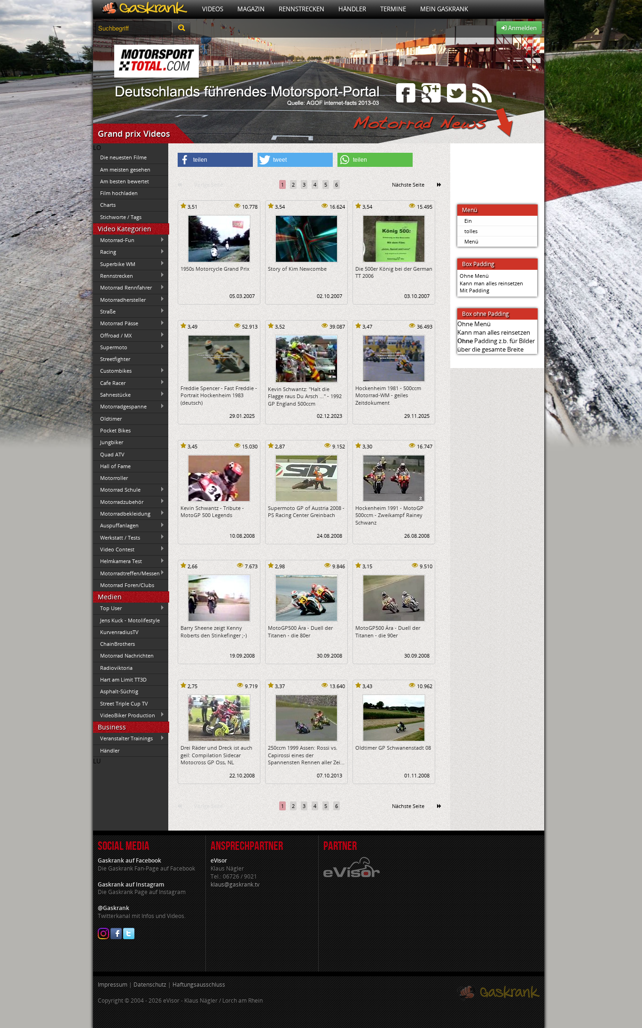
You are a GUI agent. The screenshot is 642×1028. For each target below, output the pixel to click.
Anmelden (522, 28)
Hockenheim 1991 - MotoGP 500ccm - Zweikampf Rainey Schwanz (389, 515)
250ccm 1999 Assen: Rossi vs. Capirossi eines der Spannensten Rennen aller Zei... (306, 755)
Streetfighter (115, 358)
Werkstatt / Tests (116, 537)
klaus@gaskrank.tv (235, 884)
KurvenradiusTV (119, 632)
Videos (212, 9)
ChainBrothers (117, 643)
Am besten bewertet (124, 181)
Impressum (112, 985)
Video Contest (113, 549)
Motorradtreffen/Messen (126, 573)
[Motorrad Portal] (144, 9)
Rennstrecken (301, 9)
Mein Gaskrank (444, 9)
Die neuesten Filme (123, 157)
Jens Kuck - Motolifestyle (130, 620)
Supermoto (110, 347)
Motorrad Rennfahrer (122, 287)
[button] (215, 160)
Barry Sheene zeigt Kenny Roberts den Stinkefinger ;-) (213, 631)
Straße (104, 311)
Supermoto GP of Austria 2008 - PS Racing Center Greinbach (306, 511)
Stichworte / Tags (120, 216)
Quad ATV (112, 454)
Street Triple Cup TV (124, 703)
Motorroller (114, 477)
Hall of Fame (115, 466)
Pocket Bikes (115, 430)
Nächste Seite (408, 184)
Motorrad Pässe (115, 323)
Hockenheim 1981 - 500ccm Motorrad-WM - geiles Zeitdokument (388, 395)
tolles (471, 231)
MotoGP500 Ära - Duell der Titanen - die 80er (300, 631)
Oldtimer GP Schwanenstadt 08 (393, 747)
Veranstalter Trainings (123, 738)
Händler (352, 9)
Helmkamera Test (117, 561)
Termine (393, 9)
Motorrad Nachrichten (127, 655)
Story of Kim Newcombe (297, 268)
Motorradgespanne (120, 406)
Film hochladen (119, 192)
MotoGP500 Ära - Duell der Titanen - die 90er (387, 631)
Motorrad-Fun (113, 240)
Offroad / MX (112, 335)
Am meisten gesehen (125, 169)
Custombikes (112, 371)
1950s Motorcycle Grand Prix (215, 268)
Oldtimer (111, 418)
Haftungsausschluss (198, 985)
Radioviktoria (116, 667)
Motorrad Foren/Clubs (127, 585)
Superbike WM (114, 263)
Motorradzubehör (118, 501)
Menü (471, 241)
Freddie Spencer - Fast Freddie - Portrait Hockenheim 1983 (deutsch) (218, 395)
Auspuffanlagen (116, 525)
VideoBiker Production (124, 715)
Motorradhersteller (119, 299)
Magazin (251, 9)
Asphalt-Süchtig (119, 691)
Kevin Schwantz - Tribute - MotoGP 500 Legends (212, 511)
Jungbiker (111, 442)
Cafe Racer (109, 382)
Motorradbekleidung (121, 513)
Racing (104, 252)
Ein (468, 220)
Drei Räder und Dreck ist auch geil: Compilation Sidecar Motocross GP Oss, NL (216, 755)
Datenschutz (149, 985)
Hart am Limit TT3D (123, 679)
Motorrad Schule (117, 490)
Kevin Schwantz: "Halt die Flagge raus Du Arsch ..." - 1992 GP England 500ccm (305, 396)
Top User (107, 608)
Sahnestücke (112, 394)
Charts (108, 204)
